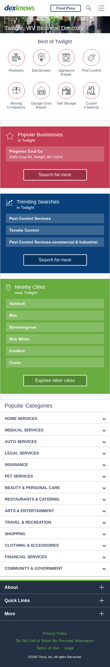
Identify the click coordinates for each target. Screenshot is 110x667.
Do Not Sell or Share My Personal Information (55, 641)
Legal (69, 648)
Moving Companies (16, 105)
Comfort (17, 351)
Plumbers (16, 71)
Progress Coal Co (36, 154)
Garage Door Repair (41, 105)
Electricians (41, 71)
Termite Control (24, 230)
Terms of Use (47, 648)
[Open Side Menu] (101, 8)
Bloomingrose (22, 327)
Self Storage (66, 103)
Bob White (19, 339)
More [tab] (10, 613)
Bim (13, 315)
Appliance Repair (66, 72)
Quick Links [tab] (17, 600)
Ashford (17, 303)
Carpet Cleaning (91, 105)
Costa (15, 362)
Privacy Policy (55, 633)
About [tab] (11, 587)
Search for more (55, 174)
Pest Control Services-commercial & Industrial (53, 242)
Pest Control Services (30, 218)
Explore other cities (55, 380)
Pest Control (91, 71)
